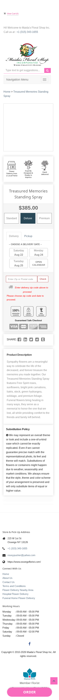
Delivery (14, 236)
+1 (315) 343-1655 (27, 32)
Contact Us (8, 582)
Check (43, 279)
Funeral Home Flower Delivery (18, 598)
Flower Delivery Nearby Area (17, 590)
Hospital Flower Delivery (15, 594)
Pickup (28, 236)
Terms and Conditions (14, 586)
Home (6, 91)
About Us (7, 578)
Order (29, 691)
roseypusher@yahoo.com (21, 555)
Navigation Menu (17, 79)
